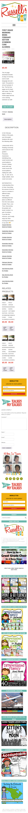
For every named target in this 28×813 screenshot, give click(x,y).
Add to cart (8, 107)
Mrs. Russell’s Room (8, 809)
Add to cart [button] (5, 329)
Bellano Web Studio (20, 810)
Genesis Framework (7, 810)
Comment (4, 417)
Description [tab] (7, 119)
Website (3, 442)
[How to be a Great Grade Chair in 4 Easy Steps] (14, 563)
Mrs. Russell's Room (14, 12)
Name (3, 432)
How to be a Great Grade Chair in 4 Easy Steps (14, 569)
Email (3, 437)
